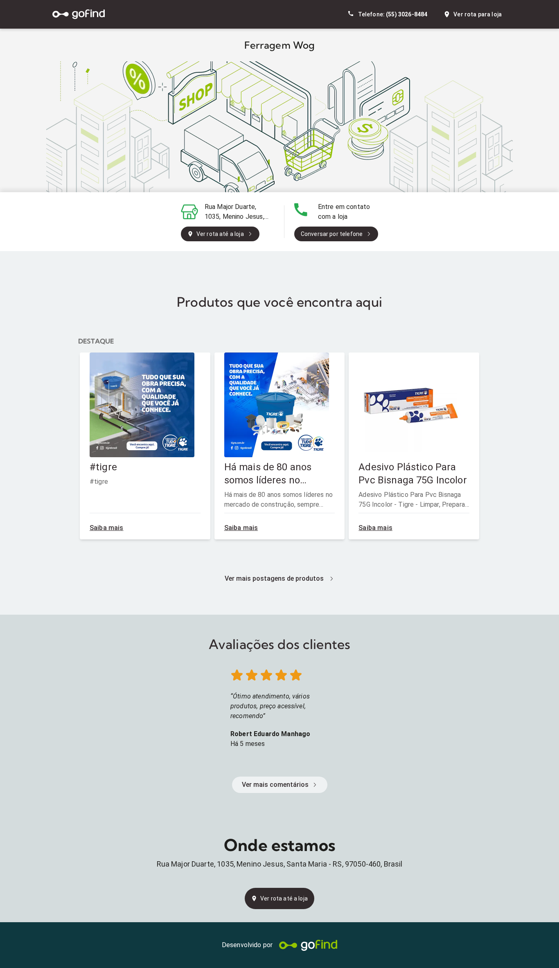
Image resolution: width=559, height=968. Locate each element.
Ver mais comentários (275, 784)
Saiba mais (107, 528)
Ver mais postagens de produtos (274, 578)
